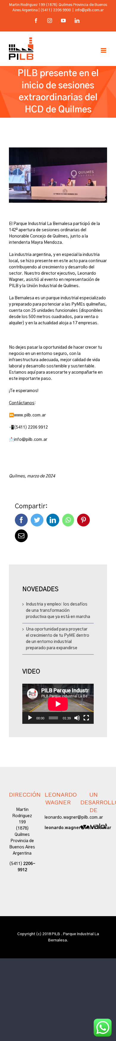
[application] (58, 704)
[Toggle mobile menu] (104, 50)
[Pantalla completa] (86, 718)
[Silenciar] (77, 718)
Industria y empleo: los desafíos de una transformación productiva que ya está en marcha (58, 610)
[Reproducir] (30, 718)
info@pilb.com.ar (89, 10)
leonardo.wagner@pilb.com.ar (74, 817)
